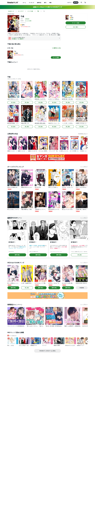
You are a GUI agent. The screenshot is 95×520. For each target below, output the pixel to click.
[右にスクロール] (87, 143)
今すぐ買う (75, 27)
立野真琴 (27, 18)
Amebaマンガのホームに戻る (47, 351)
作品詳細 (82, 287)
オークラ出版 (28, 20)
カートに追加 (56, 57)
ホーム (24, 2)
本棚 (50, 2)
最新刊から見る (57, 48)
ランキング (31, 2)
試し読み (13, 102)
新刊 (45, 2)
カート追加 (76, 23)
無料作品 (39, 2)
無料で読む (17, 254)
